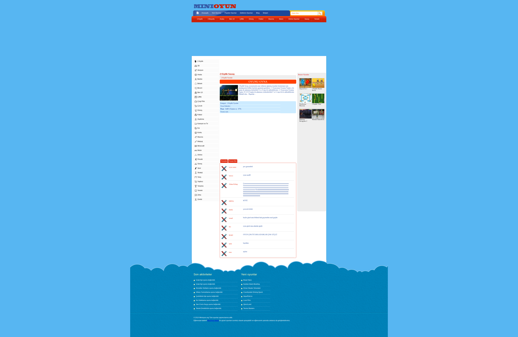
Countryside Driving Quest (253, 292)
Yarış (199, 177)
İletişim (265, 13)
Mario (281, 19)
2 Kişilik (200, 19)
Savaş (307, 19)
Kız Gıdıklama (201, 300)
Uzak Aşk (199, 280)
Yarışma (200, 186)
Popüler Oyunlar (231, 13)
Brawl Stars (247, 280)
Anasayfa (205, 13)
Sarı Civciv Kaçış (202, 304)
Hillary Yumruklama (203, 292)
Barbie (199, 79)
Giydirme (200, 119)
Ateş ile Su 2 (303, 88)
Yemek (316, 19)
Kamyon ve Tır (202, 124)
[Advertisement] (257, 39)
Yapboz (200, 181)
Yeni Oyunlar (216, 13)
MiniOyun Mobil (213, 320)
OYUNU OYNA (257, 81)
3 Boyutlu (211, 19)
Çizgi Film (201, 101)
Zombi (199, 199)
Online (199, 155)
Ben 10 (232, 19)
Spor (199, 168)
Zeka (199, 195)
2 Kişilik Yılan (316, 104)
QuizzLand (247, 304)
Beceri (199, 88)
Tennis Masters (248, 308)
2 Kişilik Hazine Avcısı (317, 89)
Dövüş (251, 19)
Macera (271, 19)
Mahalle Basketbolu (318, 119)
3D (198, 66)
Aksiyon (200, 70)
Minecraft (200, 146)
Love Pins (247, 300)
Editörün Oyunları (246, 13)
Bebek (199, 83)
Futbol (261, 19)
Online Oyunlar (293, 19)
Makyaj (200, 141)
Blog (258, 13)
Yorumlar (224, 161)
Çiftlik (242, 19)
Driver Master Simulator (252, 288)
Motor (199, 150)
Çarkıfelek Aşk (201, 296)
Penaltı (200, 159)
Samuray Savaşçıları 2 (303, 120)
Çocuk (199, 106)
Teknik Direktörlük (202, 308)
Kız (198, 128)
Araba (222, 19)
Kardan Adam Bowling (251, 284)
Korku (199, 132)
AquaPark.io (247, 296)
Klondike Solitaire (202, 288)
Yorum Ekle (233, 161)
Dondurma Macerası (302, 104)
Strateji (200, 173)
